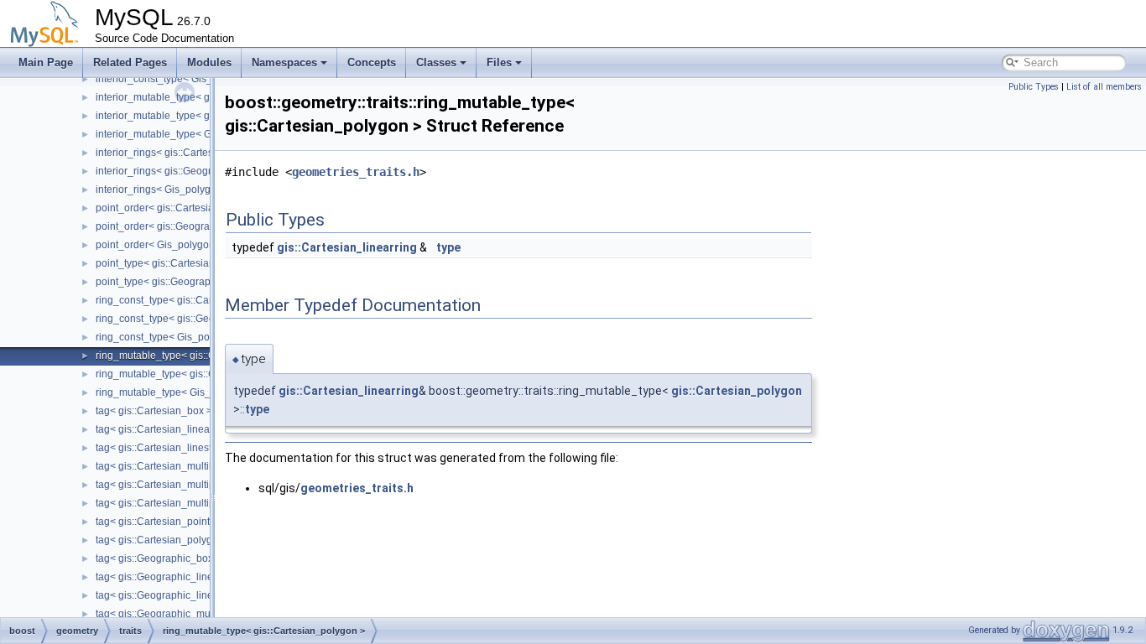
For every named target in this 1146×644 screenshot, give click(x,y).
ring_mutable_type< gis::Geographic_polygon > (204, 374)
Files (499, 62)
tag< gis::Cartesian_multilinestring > (177, 466)
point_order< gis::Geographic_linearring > (191, 226)
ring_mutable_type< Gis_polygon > (176, 392)
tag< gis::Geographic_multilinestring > (182, 614)
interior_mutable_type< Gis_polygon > (183, 134)
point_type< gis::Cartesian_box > (171, 263)
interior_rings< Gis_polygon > (163, 189)
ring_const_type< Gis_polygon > (169, 337)
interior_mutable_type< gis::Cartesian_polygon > (207, 97)
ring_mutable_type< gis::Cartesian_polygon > (200, 355)
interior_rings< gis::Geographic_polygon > (192, 171)
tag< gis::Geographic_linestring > (171, 595)
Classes (436, 62)
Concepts (371, 62)
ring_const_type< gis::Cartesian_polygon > (193, 300)
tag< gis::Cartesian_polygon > (164, 540)
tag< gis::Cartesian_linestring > (166, 448)
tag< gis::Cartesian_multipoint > (168, 485)
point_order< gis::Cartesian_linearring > (187, 208)
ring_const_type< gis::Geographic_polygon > (198, 319)
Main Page (45, 62)
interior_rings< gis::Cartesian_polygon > (187, 152)
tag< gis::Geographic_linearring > (172, 577)
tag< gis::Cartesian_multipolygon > (175, 503)
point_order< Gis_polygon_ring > (171, 245)
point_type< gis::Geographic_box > (175, 282)
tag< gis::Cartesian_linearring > (167, 429)
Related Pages (130, 62)
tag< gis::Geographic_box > (158, 558)
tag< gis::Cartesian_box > (154, 411)
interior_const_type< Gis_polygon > (177, 79)
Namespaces (284, 62)
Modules (209, 62)
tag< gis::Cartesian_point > (157, 521)
